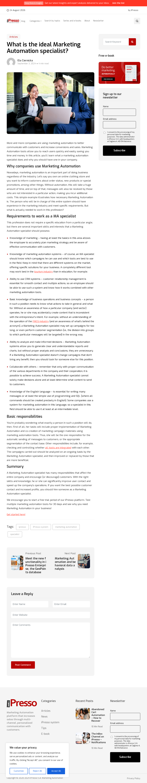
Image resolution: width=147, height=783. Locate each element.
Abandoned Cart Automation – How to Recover (98, 715)
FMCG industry (41, 321)
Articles (13, 37)
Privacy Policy (133, 779)
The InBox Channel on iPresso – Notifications (98, 738)
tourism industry (43, 271)
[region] (37, 760)
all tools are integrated (58, 447)
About (87, 20)
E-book (45, 734)
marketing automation (66, 526)
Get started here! (16, 514)
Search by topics (52, 20)
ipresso (22, 526)
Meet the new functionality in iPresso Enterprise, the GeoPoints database (35, 565)
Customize (19, 771)
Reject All (37, 771)
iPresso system (40, 526)
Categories (35, 21)
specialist (14, 534)
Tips (43, 728)
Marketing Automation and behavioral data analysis (65, 564)
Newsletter (98, 20)
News (44, 716)
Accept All (56, 771)
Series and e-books (72, 20)
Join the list (118, 3)
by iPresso (133, 10)
